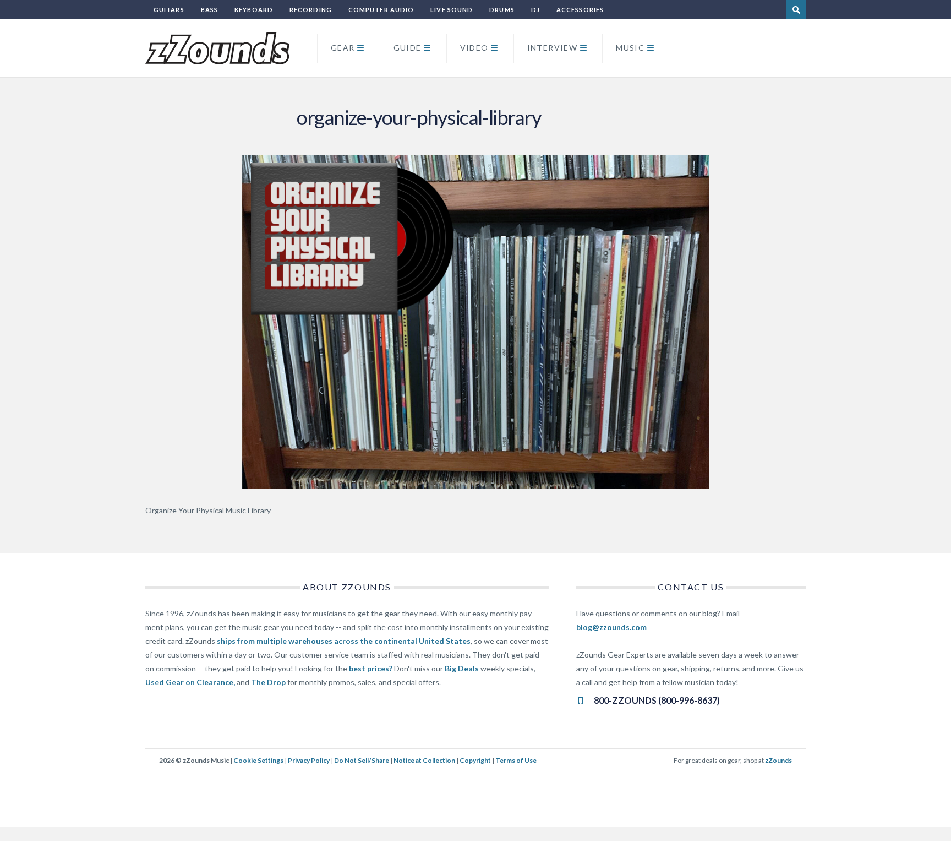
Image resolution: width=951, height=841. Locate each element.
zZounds (778, 760)
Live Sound (451, 9)
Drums (502, 9)
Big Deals (462, 668)
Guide (407, 47)
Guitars (169, 9)
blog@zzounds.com (611, 627)
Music (630, 47)
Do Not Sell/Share (361, 760)
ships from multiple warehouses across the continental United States (344, 640)
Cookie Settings (258, 760)
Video (474, 47)
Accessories (580, 9)
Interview (552, 47)
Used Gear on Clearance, (190, 682)
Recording (310, 9)
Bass (209, 9)
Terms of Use (516, 760)
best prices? (370, 668)
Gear (343, 47)
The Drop (268, 682)
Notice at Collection (424, 760)
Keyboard (253, 9)
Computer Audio (381, 9)
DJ (535, 9)
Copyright (475, 760)
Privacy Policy (309, 760)
